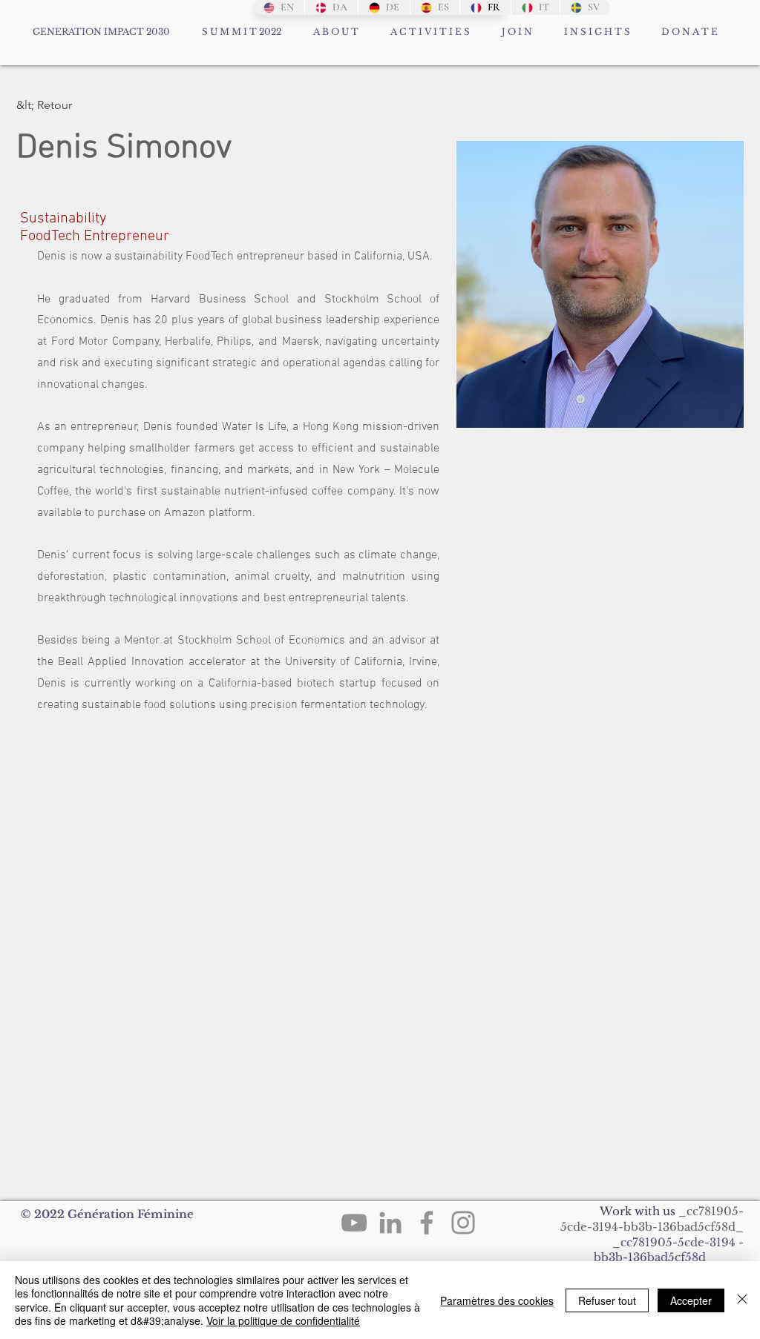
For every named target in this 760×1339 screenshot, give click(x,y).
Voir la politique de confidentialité (283, 1320)
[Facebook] (426, 1222)
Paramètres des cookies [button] (497, 1300)
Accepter (691, 1300)
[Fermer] (742, 1300)
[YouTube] (354, 1222)
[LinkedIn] (390, 1222)
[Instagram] (463, 1222)
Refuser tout (607, 1300)
